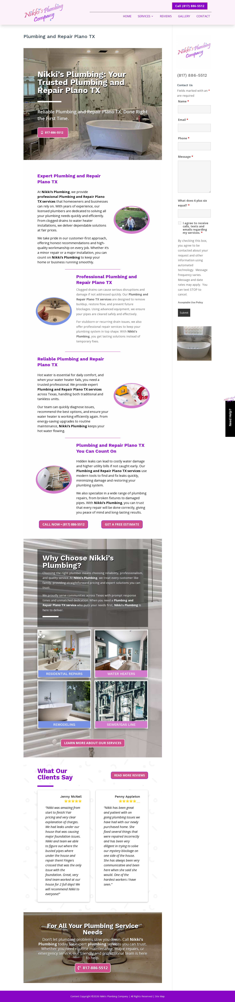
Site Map (160, 996)
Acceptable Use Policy (190, 302)
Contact (203, 16)
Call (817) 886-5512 (189, 6)
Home (127, 16)
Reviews (166, 16)
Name (183, 101)
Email (183, 120)
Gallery (184, 16)
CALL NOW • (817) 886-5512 (63, 524)
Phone (183, 138)
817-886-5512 (54, 132)
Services (144, 16)
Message (185, 157)
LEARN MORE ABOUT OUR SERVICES (92, 743)
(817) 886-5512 (192, 75)
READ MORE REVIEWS (129, 775)
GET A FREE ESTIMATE (122, 524)
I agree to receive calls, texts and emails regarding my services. (195, 227)
